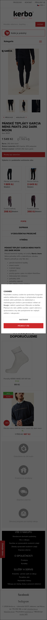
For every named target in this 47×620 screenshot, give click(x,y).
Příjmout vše (23, 326)
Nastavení (23, 320)
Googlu (6, 305)
